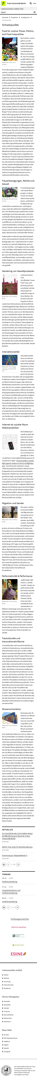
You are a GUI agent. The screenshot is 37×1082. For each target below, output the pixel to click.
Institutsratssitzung (9, 881)
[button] (4, 864)
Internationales (8, 985)
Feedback (7, 1041)
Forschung (7, 982)
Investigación (25, 17)
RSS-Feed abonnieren (10, 1038)
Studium (6, 978)
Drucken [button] (6, 1035)
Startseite (5, 17)
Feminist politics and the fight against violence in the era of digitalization (18, 463)
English (6, 1045)
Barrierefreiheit (8, 1015)
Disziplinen (14, 17)
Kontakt (6, 1008)
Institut (6, 975)
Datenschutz (8, 1018)
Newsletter (7, 1005)
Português (7, 1051)
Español (6, 1048)
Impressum (7, 1021)
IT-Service (7, 1011)
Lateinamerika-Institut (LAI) (12, 9)
